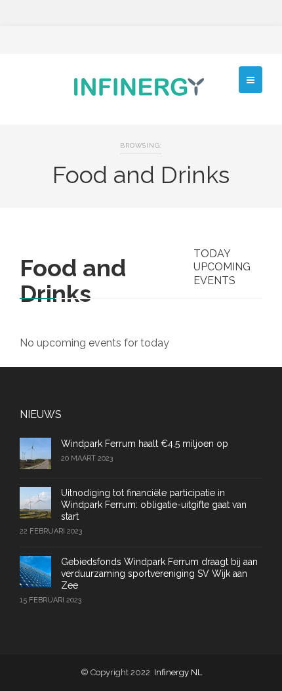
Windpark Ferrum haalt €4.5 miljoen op (144, 443)
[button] (250, 79)
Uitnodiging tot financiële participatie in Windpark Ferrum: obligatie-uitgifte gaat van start (154, 505)
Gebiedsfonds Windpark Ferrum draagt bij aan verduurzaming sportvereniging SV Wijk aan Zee (159, 573)
